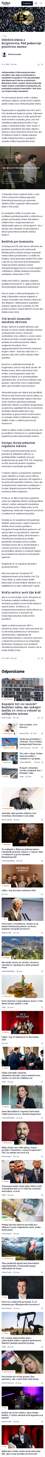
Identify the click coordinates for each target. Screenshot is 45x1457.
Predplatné (27, 3)
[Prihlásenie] (36, 3)
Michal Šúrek (24, 733)
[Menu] (41, 3)
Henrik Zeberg (7, 819)
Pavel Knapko (6, 718)
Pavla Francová (25, 748)
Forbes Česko (7, 1234)
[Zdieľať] (39, 64)
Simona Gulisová (8, 1383)
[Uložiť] (42, 64)
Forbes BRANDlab (26, 762)
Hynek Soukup (7, 1308)
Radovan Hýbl (6, 933)
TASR (22, 776)
